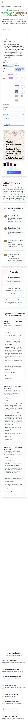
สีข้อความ (7, 162)
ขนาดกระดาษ (6, 107)
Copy (21, 397)
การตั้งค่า (5, 60)
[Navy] (8, 164)
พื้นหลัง (16, 63)
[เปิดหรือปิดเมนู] (25, 2)
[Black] (5, 164)
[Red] (11, 164)
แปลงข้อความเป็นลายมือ (6, 6)
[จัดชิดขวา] (16, 168)
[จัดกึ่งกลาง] (14, 168)
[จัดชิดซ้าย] (11, 168)
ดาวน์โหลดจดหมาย (14, 172)
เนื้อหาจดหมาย (6, 29)
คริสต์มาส (17, 65)
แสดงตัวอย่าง (6, 104)
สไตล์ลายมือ (5, 62)
